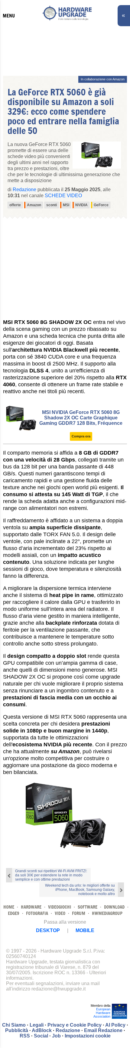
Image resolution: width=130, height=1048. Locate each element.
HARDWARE (31, 907)
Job (56, 1035)
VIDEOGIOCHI (59, 907)
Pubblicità (16, 1030)
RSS (25, 1035)
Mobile (85, 930)
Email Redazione (103, 1030)
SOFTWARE (87, 907)
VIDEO (60, 913)
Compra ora (81, 436)
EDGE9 (13, 913)
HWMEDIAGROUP (107, 913)
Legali (37, 1025)
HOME (8, 907)
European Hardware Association (101, 1012)
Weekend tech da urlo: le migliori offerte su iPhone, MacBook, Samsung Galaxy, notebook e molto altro (80, 889)
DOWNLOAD (114, 907)
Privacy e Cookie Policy (74, 1025)
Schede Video (63, 195)
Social (41, 1035)
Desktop (48, 930)
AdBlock (42, 1030)
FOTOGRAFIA (37, 913)
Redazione (68, 1030)
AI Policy (115, 1025)
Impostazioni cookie (88, 1035)
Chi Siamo (14, 1025)
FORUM (78, 913)
